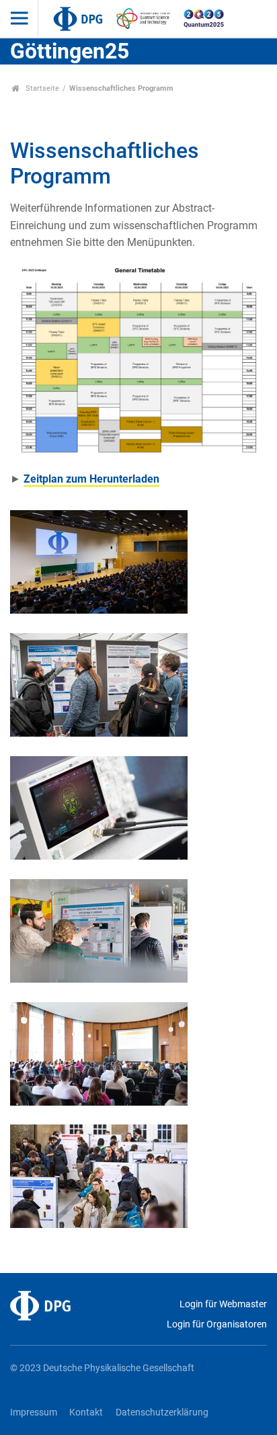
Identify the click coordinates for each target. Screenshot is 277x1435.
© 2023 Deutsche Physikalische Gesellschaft (102, 1368)
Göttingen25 (69, 51)
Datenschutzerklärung (162, 1412)
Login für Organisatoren (217, 1324)
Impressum (33, 1412)
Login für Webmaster (223, 1304)
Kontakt (86, 1412)
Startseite (41, 88)
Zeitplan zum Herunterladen (91, 479)
